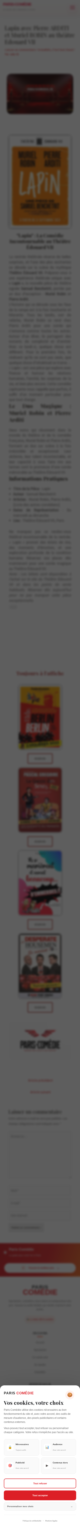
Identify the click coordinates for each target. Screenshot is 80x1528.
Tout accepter (40, 1495)
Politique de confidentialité (32, 1521)
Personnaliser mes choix (40, 1506)
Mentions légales (51, 1521)
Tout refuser (40, 1483)
